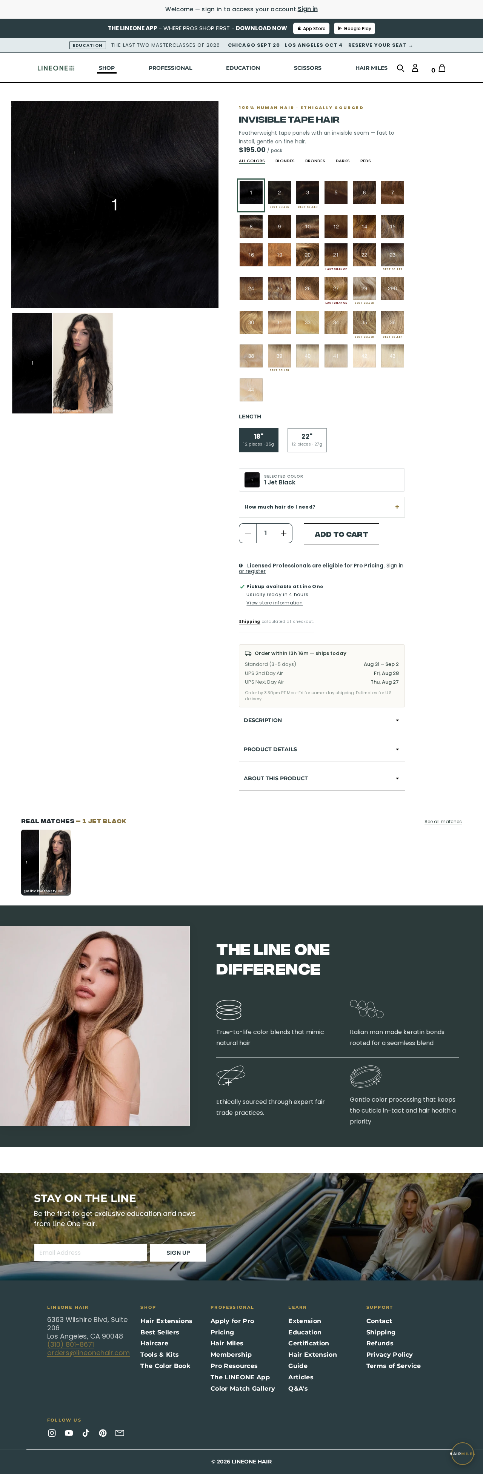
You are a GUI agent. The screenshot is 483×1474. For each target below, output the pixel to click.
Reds (365, 161)
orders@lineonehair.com (88, 1352)
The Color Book (165, 1365)
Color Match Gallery (243, 1388)
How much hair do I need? (280, 507)
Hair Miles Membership (231, 1349)
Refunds (380, 1343)
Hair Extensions (166, 1321)
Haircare (154, 1343)
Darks (343, 161)
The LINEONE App (240, 1377)
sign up (178, 1252)
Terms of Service (393, 1365)
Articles (301, 1377)
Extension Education (304, 1326)
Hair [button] (462, 1454)
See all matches (443, 821)
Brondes (315, 161)
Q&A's (298, 1388)
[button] (402, 68)
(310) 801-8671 (70, 1344)
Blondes (285, 161)
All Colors (252, 161)
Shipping (249, 621)
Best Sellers (159, 1332)
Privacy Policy (389, 1354)
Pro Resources (234, 1365)
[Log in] (413, 68)
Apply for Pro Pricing (232, 1326)
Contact (379, 1321)
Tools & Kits (159, 1354)
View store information (274, 602)
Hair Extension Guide (312, 1360)
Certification (308, 1343)
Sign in (308, 9)
